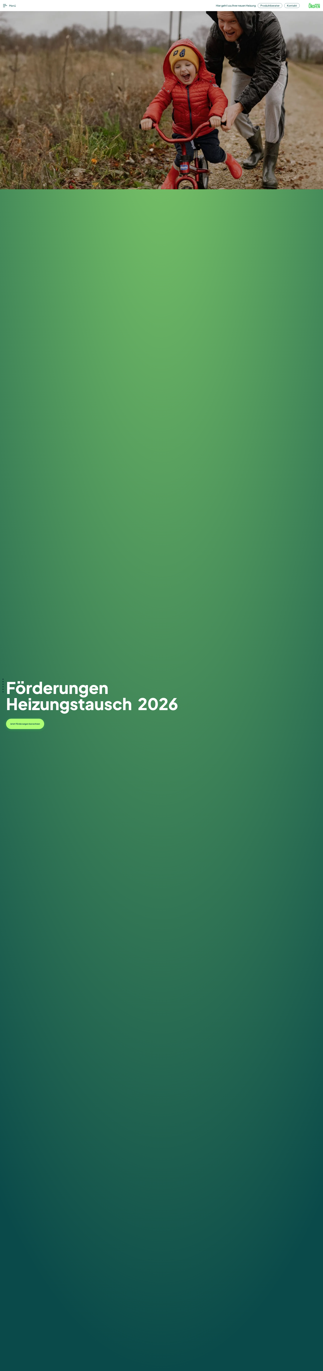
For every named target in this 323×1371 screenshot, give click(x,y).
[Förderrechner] (3, 679)
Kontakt (292, 5)
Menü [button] (12, 5)
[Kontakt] (3, 681)
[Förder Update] (3, 684)
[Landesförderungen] (3, 687)
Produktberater (270, 5)
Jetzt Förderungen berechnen (25, 723)
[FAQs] (3, 692)
